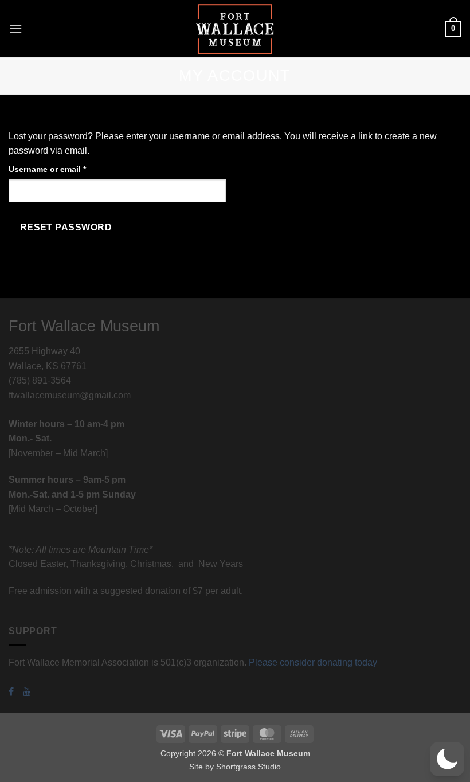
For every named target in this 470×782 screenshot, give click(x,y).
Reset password (66, 227)
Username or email (65, 169)
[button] (15, 28)
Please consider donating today (313, 662)
